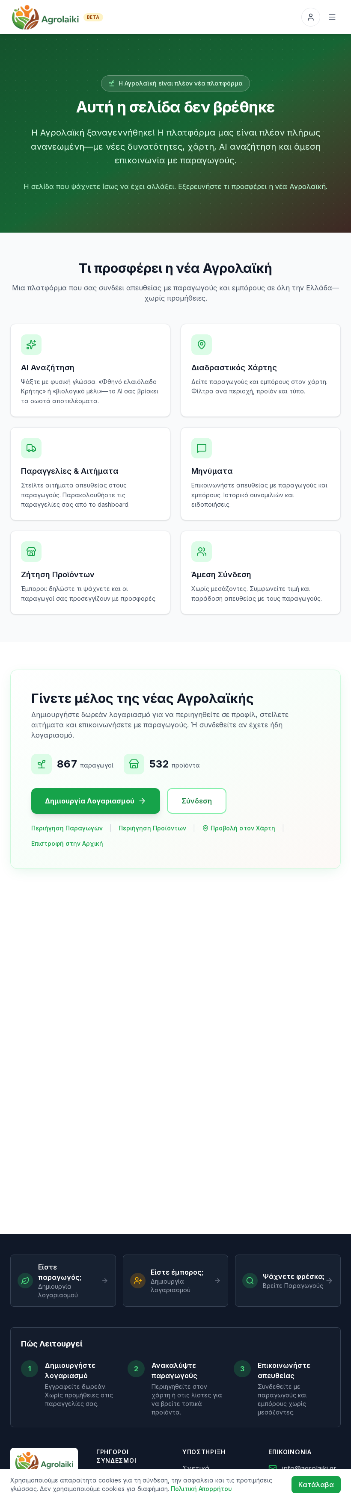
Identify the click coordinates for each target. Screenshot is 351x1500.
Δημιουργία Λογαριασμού (89, 801)
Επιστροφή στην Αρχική (67, 843)
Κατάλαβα (316, 1484)
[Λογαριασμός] (310, 17)
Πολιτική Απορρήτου (201, 1488)
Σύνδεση (196, 801)
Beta (93, 17)
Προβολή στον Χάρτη (243, 828)
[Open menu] (332, 17)
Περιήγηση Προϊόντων (152, 828)
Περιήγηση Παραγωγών (67, 828)
